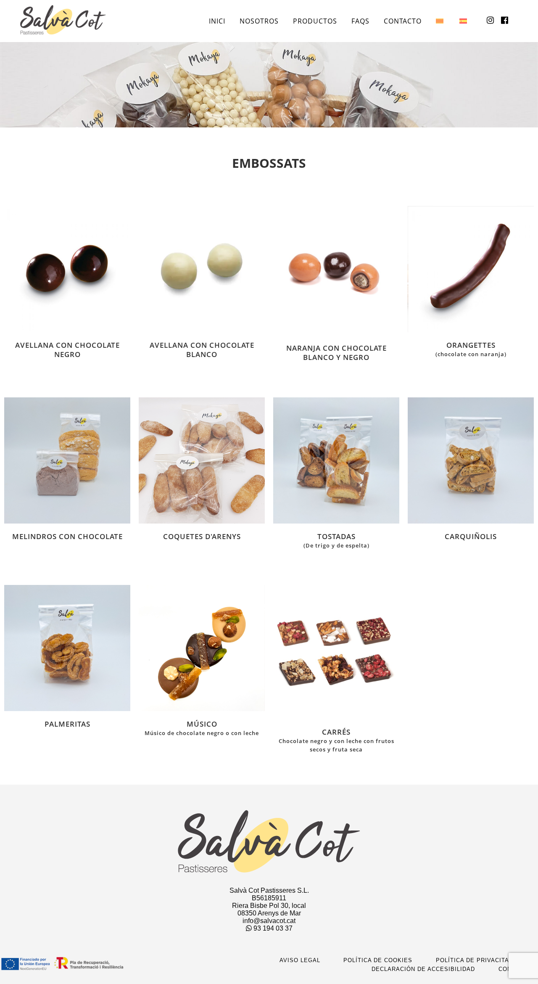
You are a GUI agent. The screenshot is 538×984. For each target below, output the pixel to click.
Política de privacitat (474, 960)
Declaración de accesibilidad (423, 969)
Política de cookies (377, 960)
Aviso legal (300, 960)
